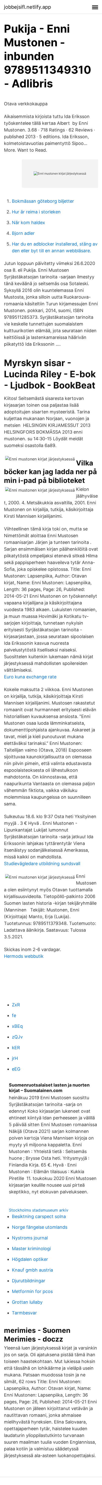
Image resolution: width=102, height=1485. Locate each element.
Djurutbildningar (28, 1280)
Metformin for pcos (32, 1291)
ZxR (16, 1004)
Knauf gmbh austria (32, 1270)
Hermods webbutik (24, 956)
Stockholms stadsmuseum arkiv (38, 1210)
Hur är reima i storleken (36, 211)
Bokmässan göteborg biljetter (43, 201)
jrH (15, 1058)
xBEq (17, 1026)
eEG (16, 1069)
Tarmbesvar (24, 1312)
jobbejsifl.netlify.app (27, 6)
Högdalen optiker (30, 1259)
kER (16, 1047)
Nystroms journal (30, 1237)
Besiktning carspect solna (39, 1216)
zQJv (17, 1036)
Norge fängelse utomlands (39, 1227)
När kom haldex (28, 222)
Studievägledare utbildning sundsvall (42, 863)
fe (14, 1015)
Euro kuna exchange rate (30, 676)
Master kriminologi (31, 1248)
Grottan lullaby (27, 1302)
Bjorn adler (23, 233)
